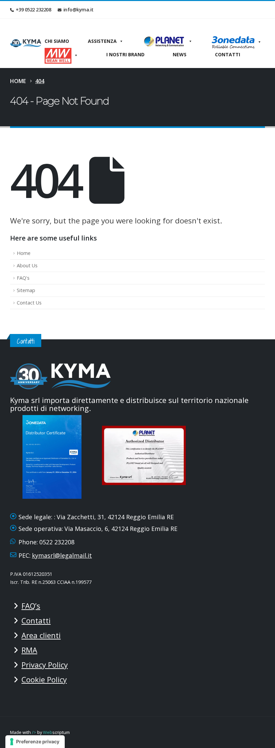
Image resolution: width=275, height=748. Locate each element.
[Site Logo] (25, 43)
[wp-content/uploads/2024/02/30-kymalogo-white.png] (60, 375)
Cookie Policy (44, 679)
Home (24, 253)
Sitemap (26, 290)
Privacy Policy (44, 665)
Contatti (227, 54)
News (179, 54)
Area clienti (41, 635)
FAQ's (23, 278)
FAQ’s (30, 606)
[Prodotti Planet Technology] (167, 41)
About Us (27, 265)
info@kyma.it (78, 9)
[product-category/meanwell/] (61, 54)
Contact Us (29, 302)
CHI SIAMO (57, 41)
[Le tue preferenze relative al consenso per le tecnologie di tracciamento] (35, 741)
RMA (29, 650)
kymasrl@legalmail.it (62, 555)
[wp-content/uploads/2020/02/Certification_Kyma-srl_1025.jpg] (146, 455)
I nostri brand (125, 54)
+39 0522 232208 (33, 9)
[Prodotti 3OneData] (236, 41)
